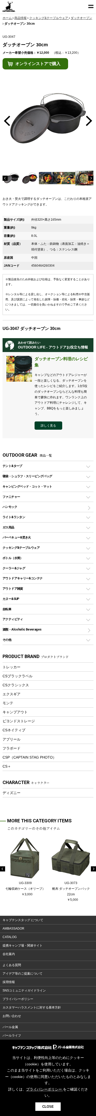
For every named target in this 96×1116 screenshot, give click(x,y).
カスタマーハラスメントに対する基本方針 (32, 1007)
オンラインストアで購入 (37, 63)
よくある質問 (12, 965)
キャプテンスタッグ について (23, 920)
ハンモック (10, 507)
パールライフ (12, 1035)
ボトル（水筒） (13, 558)
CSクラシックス (16, 685)
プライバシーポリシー (18, 999)
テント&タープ (12, 466)
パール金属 (10, 1027)
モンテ (8, 703)
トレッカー (11, 667)
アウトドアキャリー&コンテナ (22, 578)
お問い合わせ (12, 1016)
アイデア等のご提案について (22, 973)
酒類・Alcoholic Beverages (22, 629)
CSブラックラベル (18, 676)
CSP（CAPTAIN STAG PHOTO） (29, 757)
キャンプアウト (15, 712)
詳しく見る (48, 425)
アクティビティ (13, 619)
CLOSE (48, 1107)
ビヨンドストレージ (19, 721)
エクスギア (11, 694)
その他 (7, 640)
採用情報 (9, 982)
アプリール (11, 739)
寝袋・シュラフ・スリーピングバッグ (27, 476)
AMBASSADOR (13, 928)
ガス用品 (8, 527)
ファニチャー (11, 497)
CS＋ (7, 766)
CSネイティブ (14, 730)
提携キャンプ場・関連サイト (22, 945)
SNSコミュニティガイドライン (24, 990)
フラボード (11, 748)
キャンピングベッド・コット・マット (27, 486)
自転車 (7, 609)
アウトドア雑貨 (13, 588)
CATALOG (10, 937)
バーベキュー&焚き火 (17, 537)
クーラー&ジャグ (14, 568)
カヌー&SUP (11, 599)
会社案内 (9, 954)
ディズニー (11, 793)
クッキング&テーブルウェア (21, 548)
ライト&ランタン (14, 517)
